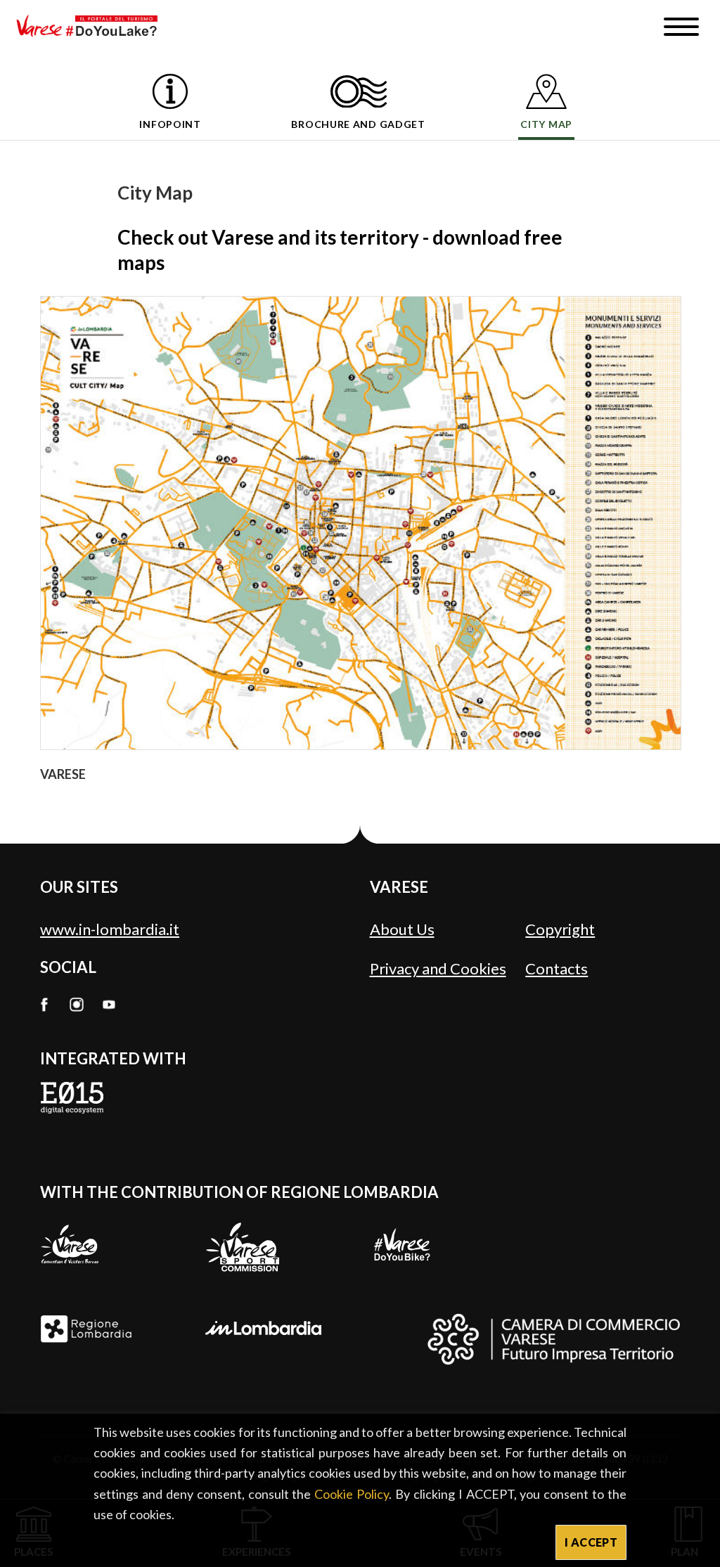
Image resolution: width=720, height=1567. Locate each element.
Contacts (556, 968)
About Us (402, 929)
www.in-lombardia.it (109, 929)
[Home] (92, 26)
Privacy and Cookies (438, 968)
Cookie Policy (351, 1494)
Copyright (560, 929)
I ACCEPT (591, 1542)
